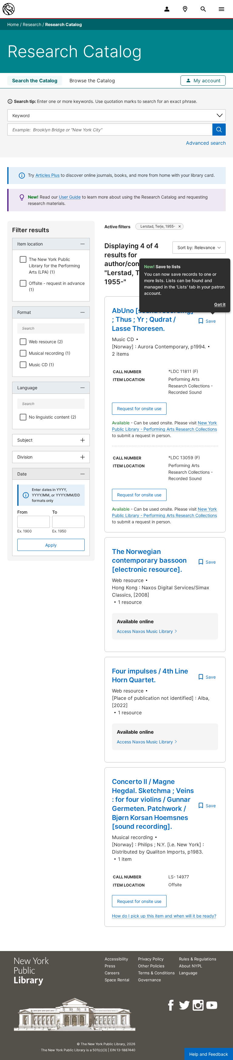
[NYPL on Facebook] (171, 1005)
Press (110, 965)
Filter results (30, 230)
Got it (219, 304)
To (54, 512)
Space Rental (117, 979)
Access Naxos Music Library (145, 631)
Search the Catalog (34, 80)
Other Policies (151, 965)
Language (188, 972)
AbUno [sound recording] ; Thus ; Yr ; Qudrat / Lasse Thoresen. (153, 319)
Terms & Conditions (156, 972)
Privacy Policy (151, 958)
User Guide (70, 196)
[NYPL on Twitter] (185, 1005)
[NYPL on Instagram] (198, 1005)
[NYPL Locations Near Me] (185, 9)
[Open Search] (203, 9)
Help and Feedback (208, 1054)
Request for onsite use (139, 408)
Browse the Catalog (92, 80)
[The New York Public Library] (8, 9)
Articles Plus (47, 175)
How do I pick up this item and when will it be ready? (164, 915)
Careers (112, 972)
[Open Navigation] (221, 9)
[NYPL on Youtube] (212, 1005)
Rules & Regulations (197, 958)
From (22, 512)
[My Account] (167, 9)
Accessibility (116, 958)
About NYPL (190, 965)
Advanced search (206, 142)
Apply (51, 545)
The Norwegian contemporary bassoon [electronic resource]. (149, 560)
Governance (149, 979)
